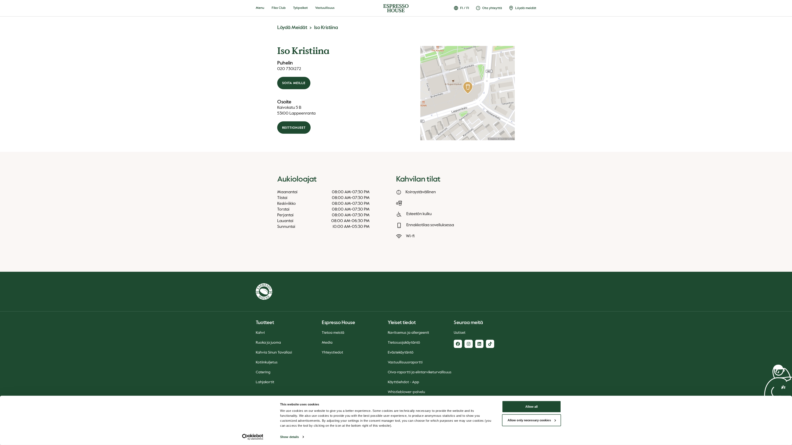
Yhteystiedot (332, 352)
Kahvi (260, 333)
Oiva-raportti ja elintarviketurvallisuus (419, 372)
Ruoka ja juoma (268, 342)
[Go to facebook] (458, 344)
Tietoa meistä (333, 333)
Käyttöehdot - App (403, 382)
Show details (289, 437)
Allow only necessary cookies (529, 420)
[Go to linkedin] (479, 344)
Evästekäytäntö (401, 352)
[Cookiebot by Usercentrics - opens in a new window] (253, 437)
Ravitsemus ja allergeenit (408, 333)
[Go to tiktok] (490, 344)
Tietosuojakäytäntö (404, 342)
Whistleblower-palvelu (406, 392)
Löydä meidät (292, 27)
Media (327, 342)
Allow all (531, 406)
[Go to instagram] (468, 344)
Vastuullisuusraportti (405, 362)
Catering (263, 372)
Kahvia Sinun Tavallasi (274, 352)
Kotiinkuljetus (267, 362)
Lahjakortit (265, 382)
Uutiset (460, 333)
